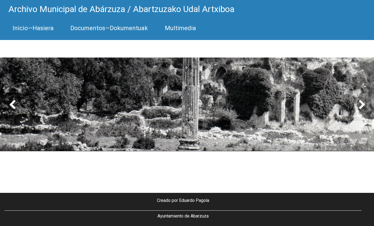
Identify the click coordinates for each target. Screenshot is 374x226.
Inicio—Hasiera (33, 28)
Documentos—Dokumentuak (109, 28)
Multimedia (180, 28)
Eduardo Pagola (194, 200)
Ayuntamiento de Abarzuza (183, 216)
